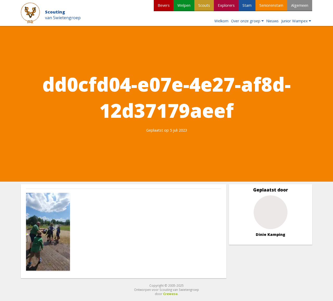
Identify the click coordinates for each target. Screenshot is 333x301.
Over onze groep (245, 20)
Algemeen (299, 5)
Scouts (204, 5)
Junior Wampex (294, 20)
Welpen (183, 5)
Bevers (164, 5)
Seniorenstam (271, 5)
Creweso (170, 294)
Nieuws (272, 20)
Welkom (221, 20)
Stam (247, 5)
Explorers (226, 5)
